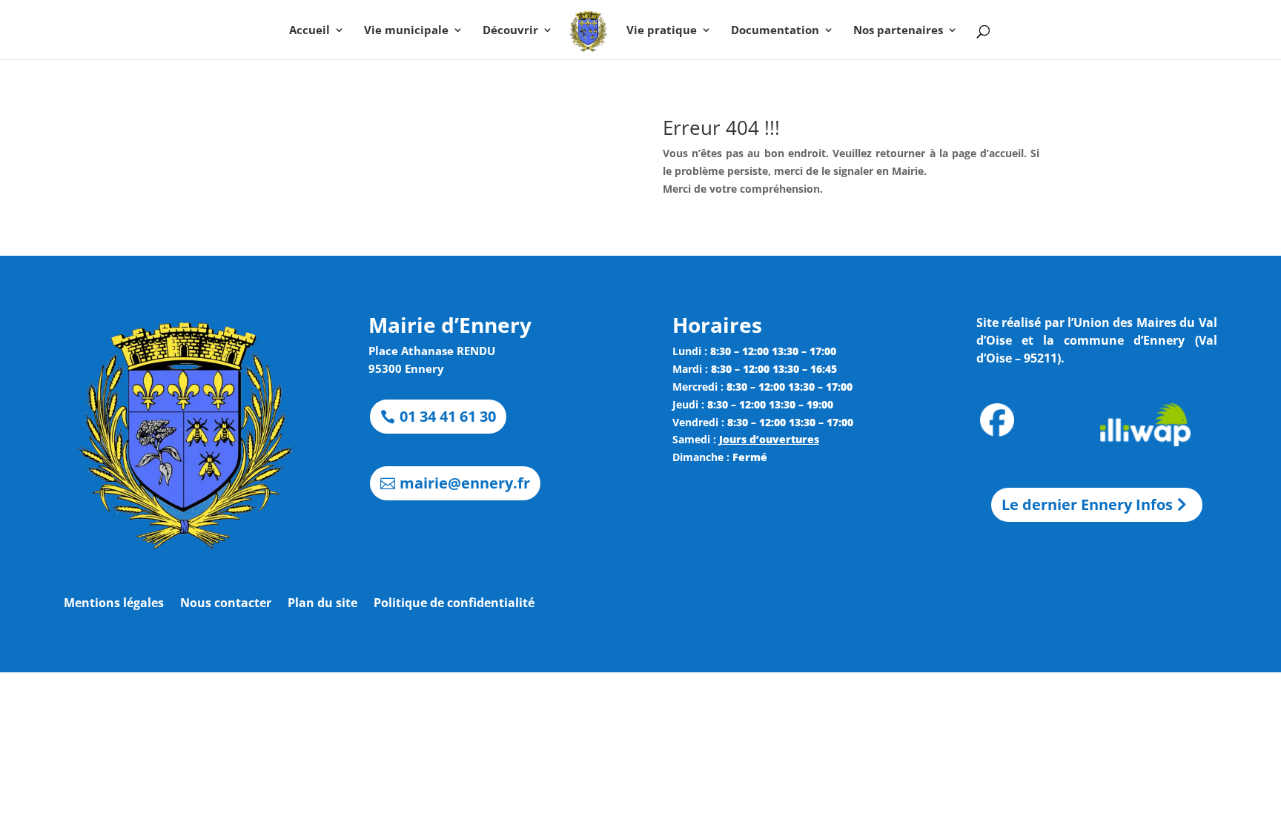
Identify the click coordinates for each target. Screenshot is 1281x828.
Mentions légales (114, 604)
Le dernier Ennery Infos (1087, 504)
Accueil (309, 30)
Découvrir (510, 30)
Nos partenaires (898, 30)
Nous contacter (225, 604)
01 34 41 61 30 (448, 416)
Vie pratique (661, 30)
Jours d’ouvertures (769, 439)
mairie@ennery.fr (465, 483)
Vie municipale (406, 30)
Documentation (775, 30)
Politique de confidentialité (454, 604)
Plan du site (322, 604)
